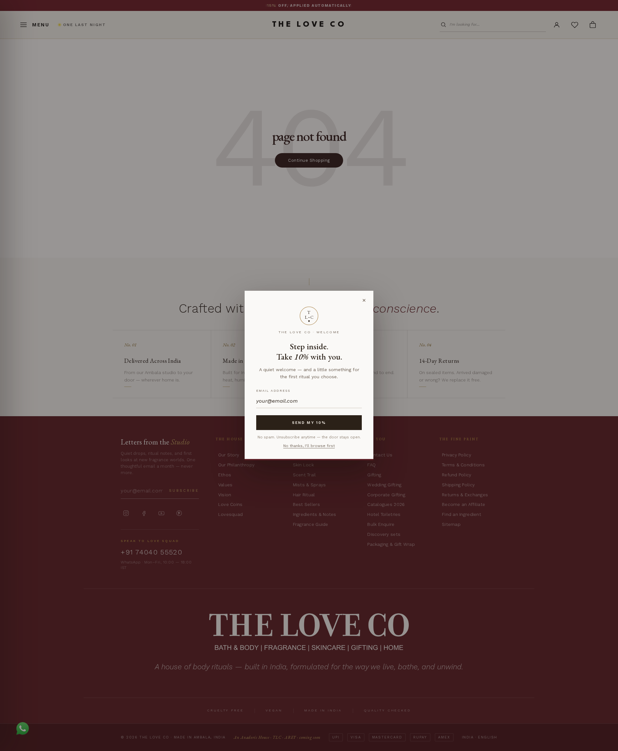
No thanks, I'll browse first (309, 446)
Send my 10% (309, 422)
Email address (273, 390)
